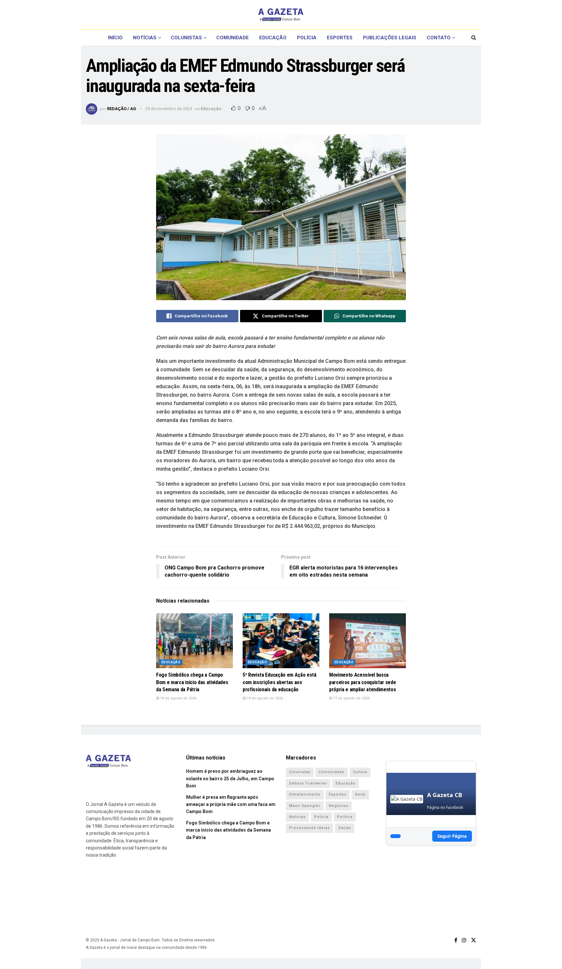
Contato (438, 38)
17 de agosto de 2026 (350, 698)
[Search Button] (473, 38)
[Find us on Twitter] (473, 940)
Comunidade (232, 38)
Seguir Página (452, 836)
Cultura (360, 772)
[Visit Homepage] (281, 14)
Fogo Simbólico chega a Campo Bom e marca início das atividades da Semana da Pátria (192, 682)
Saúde (344, 828)
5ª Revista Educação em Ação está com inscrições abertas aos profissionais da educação (279, 682)
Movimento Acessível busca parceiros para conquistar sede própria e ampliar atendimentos (362, 682)
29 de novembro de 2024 (168, 108)
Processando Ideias (309, 828)
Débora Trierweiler (308, 783)
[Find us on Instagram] (464, 940)
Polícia (306, 38)
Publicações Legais (389, 38)
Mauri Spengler (304, 806)
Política (345, 817)
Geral (360, 794)
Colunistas (186, 38)
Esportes (340, 38)
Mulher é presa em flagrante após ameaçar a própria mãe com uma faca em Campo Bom (230, 804)
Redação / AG (121, 108)
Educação (273, 38)
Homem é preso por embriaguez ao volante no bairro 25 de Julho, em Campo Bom (230, 778)
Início (115, 38)
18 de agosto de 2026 (177, 698)
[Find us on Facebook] (455, 940)
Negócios (338, 806)
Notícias (144, 38)
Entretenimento (304, 794)
